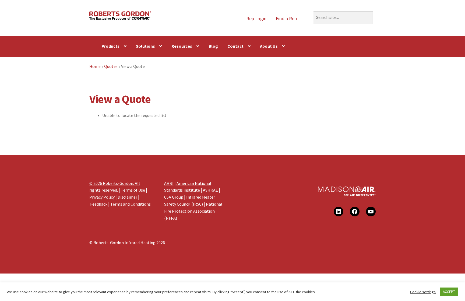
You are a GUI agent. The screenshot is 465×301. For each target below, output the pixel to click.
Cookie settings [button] (423, 291)
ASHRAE (210, 190)
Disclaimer (127, 197)
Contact (235, 46)
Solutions (145, 46)
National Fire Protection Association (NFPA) (193, 211)
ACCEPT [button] (449, 291)
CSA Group (173, 197)
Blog (213, 46)
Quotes (111, 66)
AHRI (169, 183)
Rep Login (256, 18)
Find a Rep (286, 18)
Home (95, 66)
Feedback (98, 204)
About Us (269, 46)
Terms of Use (133, 190)
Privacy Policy (102, 197)
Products (110, 46)
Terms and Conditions (130, 204)
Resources (181, 46)
